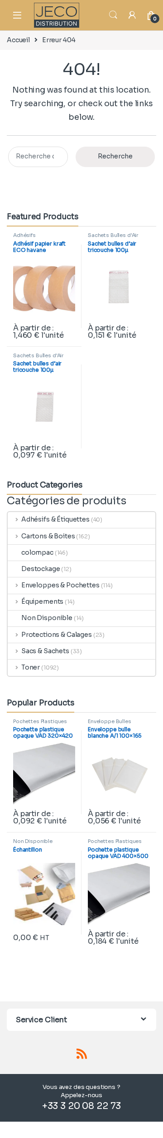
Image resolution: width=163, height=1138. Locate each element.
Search (113, 15)
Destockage (40, 569)
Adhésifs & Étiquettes (55, 519)
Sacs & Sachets (45, 651)
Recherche (115, 156)
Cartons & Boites (48, 536)
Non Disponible (46, 618)
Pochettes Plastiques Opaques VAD (40, 724)
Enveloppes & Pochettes (60, 585)
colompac (37, 552)
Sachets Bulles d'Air (113, 235)
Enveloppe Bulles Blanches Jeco (109, 724)
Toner (30, 667)
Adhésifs (24, 235)
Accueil (18, 40)
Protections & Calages (56, 635)
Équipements (42, 601)
